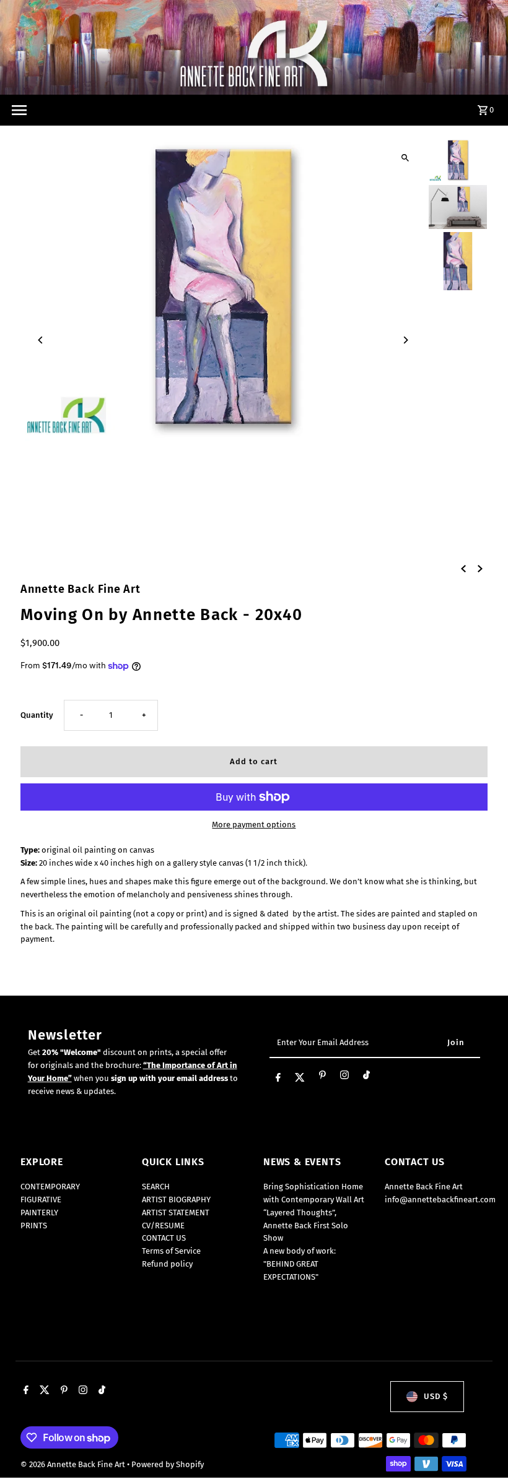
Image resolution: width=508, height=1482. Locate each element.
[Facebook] (278, 1077)
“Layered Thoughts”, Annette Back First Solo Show (305, 1225)
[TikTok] (366, 1077)
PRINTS (33, 1225)
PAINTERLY (39, 1212)
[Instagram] (344, 1077)
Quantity (36, 715)
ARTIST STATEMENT (175, 1212)
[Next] (405, 340)
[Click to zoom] (405, 158)
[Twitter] (300, 1077)
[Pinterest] (322, 1077)
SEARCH (156, 1186)
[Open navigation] (18, 110)
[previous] (463, 569)
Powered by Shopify (167, 1464)
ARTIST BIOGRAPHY (176, 1199)
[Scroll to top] (482, 1449)
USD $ (436, 1396)
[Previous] (41, 340)
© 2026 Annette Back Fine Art (73, 1464)
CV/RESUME (163, 1225)
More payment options (254, 824)
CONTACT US (164, 1238)
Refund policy (167, 1264)
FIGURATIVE (40, 1199)
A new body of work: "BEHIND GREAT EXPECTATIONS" (299, 1264)
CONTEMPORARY (50, 1186)
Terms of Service (171, 1251)
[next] (480, 569)
